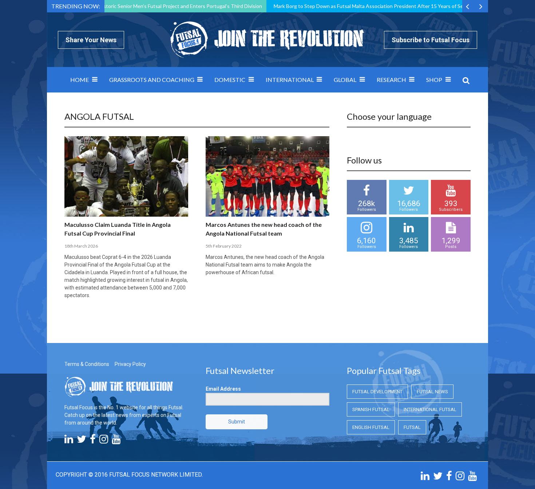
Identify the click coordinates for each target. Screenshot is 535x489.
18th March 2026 (81, 246)
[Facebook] (93, 441)
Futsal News (432, 391)
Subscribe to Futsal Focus (430, 40)
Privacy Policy (130, 364)
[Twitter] (81, 441)
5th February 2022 (224, 246)
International (290, 79)
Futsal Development (377, 391)
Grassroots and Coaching (151, 79)
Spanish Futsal (370, 409)
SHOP (434, 79)
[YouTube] (116, 441)
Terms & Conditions (86, 364)
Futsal (412, 427)
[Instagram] (103, 441)
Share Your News (91, 40)
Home (79, 79)
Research (391, 79)
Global (345, 79)
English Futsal (370, 427)
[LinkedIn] (68, 441)
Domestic (229, 79)
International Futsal (430, 409)
